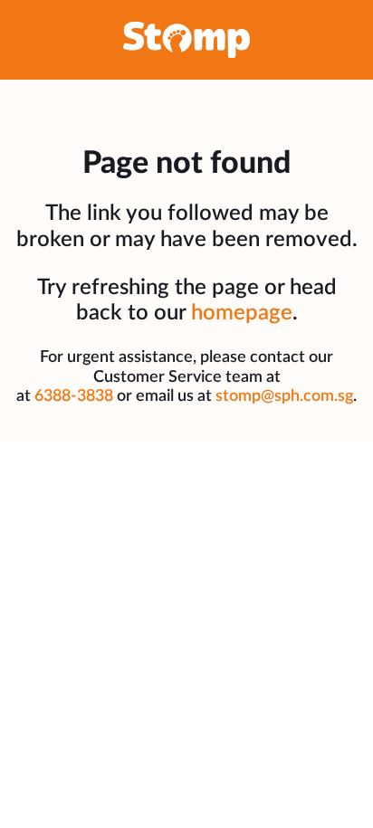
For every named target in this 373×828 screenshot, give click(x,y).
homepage (241, 313)
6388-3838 (73, 396)
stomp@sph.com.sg (284, 396)
